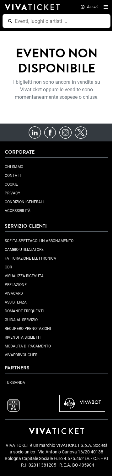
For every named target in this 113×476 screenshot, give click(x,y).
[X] (80, 132)
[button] (104, 7)
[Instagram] (65, 132)
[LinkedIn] (34, 132)
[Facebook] (50, 132)
